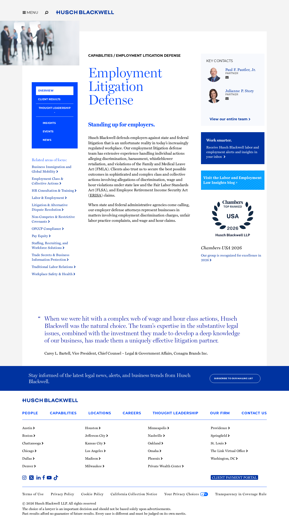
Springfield (219, 435)
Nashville (155, 435)
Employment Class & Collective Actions (47, 181)
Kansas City (94, 443)
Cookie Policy (92, 493)
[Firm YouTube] (50, 478)
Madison (92, 458)
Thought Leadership (55, 108)
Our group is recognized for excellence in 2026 (231, 257)
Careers (132, 413)
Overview (46, 90)
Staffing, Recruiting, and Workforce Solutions (50, 245)
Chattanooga (32, 443)
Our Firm (220, 413)
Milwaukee (94, 466)
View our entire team (229, 119)
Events (48, 131)
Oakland (154, 443)
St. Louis (218, 443)
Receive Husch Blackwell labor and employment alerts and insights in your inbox (232, 152)
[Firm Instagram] (25, 478)
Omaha (154, 450)
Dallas (27, 458)
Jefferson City (95, 435)
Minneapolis (157, 428)
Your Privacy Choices (182, 493)
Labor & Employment (48, 197)
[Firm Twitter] (32, 478)
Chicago (28, 450)
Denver (28, 466)
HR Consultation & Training (53, 190)
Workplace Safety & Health (52, 273)
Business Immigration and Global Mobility (51, 169)
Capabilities (100, 56)
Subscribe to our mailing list (233, 378)
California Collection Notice (134, 493)
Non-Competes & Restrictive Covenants (53, 219)
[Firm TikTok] (55, 478)
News (47, 139)
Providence (219, 428)
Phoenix (154, 458)
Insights (49, 123)
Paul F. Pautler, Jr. (240, 69)
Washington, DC (223, 458)
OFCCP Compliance (47, 228)
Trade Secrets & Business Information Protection (50, 257)
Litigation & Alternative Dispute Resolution (50, 207)
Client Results (49, 99)
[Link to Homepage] (85, 13)
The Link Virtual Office (228, 450)
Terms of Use (33, 493)
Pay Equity (40, 235)
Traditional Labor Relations (53, 266)
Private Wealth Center (165, 466)
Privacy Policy (62, 493)
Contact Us (254, 413)
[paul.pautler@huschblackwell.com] (227, 77)
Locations (99, 413)
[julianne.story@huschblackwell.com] (227, 98)
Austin (27, 428)
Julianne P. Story (239, 90)
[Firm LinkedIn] (39, 478)
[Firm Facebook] (44, 478)
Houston (92, 428)
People (30, 413)
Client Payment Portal (234, 477)
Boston (27, 435)
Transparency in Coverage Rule (241, 493)
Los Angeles (94, 450)
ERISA (95, 195)
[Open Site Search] (46, 11)
